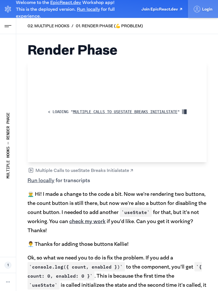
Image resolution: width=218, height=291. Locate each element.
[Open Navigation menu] (8, 26)
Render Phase (8, 126)
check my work (87, 221)
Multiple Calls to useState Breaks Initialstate (127, 111)
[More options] (7, 281)
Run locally (88, 9)
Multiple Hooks (8, 162)
